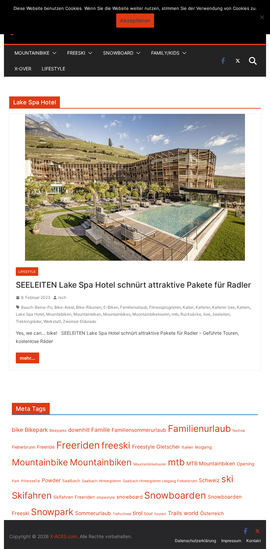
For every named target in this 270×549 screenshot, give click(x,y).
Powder (51, 480)
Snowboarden (175, 495)
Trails (175, 513)
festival (238, 430)
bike (17, 429)
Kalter (188, 307)
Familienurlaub (133, 307)
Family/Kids (165, 53)
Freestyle (143, 446)
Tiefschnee (122, 513)
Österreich (212, 513)
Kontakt (253, 540)
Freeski (76, 53)
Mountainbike (31, 53)
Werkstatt (52, 321)
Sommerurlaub (93, 513)
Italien (187, 447)
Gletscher (168, 447)
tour (148, 513)
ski (227, 478)
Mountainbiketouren (151, 314)
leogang (203, 447)
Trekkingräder (28, 321)
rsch (62, 297)
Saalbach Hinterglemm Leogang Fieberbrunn (160, 481)
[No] (261, 17)
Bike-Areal (64, 307)
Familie (100, 429)
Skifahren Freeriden (74, 497)
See (206, 314)
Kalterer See (223, 307)
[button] (53, 53)
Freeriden (78, 445)
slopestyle (105, 497)
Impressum (231, 540)
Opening (245, 463)
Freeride (46, 447)
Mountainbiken (87, 314)
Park (15, 481)
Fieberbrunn (23, 447)
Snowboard (118, 53)
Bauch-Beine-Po (36, 307)
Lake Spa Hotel (30, 314)
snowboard (130, 497)
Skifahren (32, 495)
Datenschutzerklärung (195, 540)
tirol (138, 513)
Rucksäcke (190, 314)
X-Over (22, 68)
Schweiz (209, 480)
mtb (175, 314)
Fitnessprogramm (165, 307)
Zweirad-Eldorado (79, 321)
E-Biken (110, 307)
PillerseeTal (30, 481)
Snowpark (52, 511)
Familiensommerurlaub (139, 430)
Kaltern (243, 307)
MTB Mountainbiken (210, 463)
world (191, 513)
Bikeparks (58, 430)
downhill (79, 430)
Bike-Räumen (88, 307)
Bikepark (36, 429)
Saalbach (71, 480)
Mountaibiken (58, 314)
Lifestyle (53, 68)
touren (160, 513)
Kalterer (203, 307)
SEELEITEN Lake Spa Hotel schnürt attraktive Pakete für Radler (133, 285)
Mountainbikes (116, 314)
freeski (115, 445)
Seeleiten (221, 314)
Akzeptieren (135, 20)
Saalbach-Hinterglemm (101, 481)
